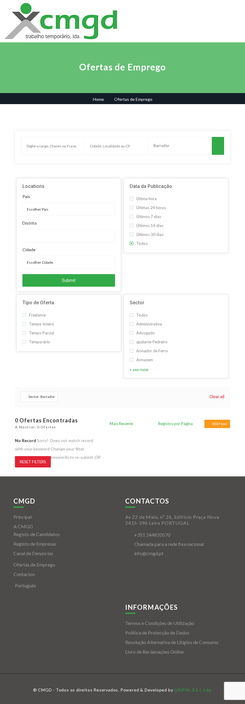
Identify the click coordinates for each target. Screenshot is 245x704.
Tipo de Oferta (38, 302)
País (26, 196)
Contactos (24, 574)
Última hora (146, 198)
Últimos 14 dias (149, 225)
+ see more (139, 370)
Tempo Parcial (41, 333)
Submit (69, 280)
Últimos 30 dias (149, 234)
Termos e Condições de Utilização (159, 623)
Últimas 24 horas (151, 207)
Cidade (29, 250)
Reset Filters (33, 461)
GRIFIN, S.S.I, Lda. (193, 689)
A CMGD (23, 526)
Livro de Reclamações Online (154, 651)
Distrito (29, 223)
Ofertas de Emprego (34, 564)
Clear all (216, 396)
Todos (142, 243)
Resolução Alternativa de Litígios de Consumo (171, 642)
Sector (137, 302)
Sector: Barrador (41, 396)
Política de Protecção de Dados (157, 632)
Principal (22, 517)
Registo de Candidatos (36, 534)
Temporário (39, 341)
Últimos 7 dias (148, 216)
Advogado (145, 333)
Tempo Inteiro (41, 324)
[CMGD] (63, 21)
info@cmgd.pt (148, 553)
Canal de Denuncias (33, 553)
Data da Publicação (151, 186)
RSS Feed (219, 424)
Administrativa (149, 324)
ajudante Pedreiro (152, 341)
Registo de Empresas (34, 543)
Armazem (144, 359)
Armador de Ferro (152, 350)
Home (98, 99)
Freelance (37, 315)
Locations (33, 186)
